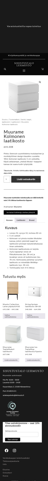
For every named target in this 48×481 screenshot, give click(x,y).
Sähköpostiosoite (11, 431)
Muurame (18, 207)
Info (5, 464)
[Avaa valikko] (24, 71)
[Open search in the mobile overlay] (5, 69)
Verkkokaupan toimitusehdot (16, 458)
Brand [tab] (31, 220)
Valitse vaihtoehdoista (10, 316)
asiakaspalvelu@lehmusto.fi (13, 395)
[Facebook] (6, 450)
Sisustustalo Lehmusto (24, 64)
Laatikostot (15, 122)
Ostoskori (7, 473)
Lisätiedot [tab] (21, 220)
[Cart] (43, 69)
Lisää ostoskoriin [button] (11, 360)
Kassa (5, 476)
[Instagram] (14, 450)
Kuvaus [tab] (9, 220)
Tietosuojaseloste (11, 461)
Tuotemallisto (14, 120)
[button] (40, 82)
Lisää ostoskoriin (26, 179)
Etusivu (5, 120)
